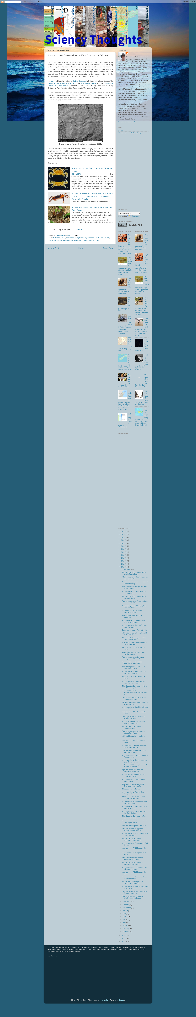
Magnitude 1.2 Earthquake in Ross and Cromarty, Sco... (134, 687)
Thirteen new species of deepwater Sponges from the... (134, 892)
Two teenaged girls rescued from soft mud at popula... (134, 751)
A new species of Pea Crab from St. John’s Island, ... (135, 807)
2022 (123, 543)
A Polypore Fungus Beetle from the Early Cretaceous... (134, 643)
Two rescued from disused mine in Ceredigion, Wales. (134, 822)
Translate (135, 216)
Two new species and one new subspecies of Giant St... (133, 658)
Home (81, 248)
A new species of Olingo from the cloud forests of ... (134, 592)
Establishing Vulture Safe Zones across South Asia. (133, 667)
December (127, 569)
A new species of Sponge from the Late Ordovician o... (134, 761)
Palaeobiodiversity (102, 238)
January (126, 931)
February (126, 928)
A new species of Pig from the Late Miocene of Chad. (134, 868)
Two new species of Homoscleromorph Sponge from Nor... (134, 692)
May (124, 920)
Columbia (56, 238)
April (124, 922)
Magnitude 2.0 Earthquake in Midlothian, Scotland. (132, 863)
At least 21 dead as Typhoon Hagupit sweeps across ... (132, 829)
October (126, 905)
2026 (123, 531)
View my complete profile (127, 122)
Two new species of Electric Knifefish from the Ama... (132, 663)
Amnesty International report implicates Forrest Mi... (132, 858)
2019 (123, 552)
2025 (123, 534)
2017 (123, 558)
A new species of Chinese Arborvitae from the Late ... (135, 626)
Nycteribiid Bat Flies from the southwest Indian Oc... (132, 770)
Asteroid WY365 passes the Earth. (134, 826)
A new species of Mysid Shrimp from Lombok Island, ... (135, 834)
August (125, 911)
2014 (123, 567)
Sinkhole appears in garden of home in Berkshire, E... (135, 703)
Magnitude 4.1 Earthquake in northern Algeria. (132, 727)
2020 (123, 549)
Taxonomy (98, 240)
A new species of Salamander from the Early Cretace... (134, 802)
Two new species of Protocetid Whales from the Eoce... (133, 897)
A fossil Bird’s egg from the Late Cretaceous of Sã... (133, 775)
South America (88, 240)
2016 (123, 561)
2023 (123, 540)
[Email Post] (76, 235)
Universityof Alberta (88, 83)
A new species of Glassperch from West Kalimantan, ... (134, 878)
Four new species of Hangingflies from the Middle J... (134, 607)
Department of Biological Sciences (61, 83)
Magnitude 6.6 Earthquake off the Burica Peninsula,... (134, 817)
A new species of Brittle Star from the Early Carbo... (134, 812)
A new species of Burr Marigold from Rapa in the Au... (135, 708)
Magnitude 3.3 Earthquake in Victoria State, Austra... (132, 882)
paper (53, 81)
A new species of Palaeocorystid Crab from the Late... (133, 621)
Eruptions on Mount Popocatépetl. (134, 630)
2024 (123, 537)
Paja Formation (90, 238)
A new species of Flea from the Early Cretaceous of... (135, 844)
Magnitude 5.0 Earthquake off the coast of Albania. (134, 597)
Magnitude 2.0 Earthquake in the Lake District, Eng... (134, 639)
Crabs (63, 238)
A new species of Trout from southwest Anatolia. (132, 611)
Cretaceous (70, 238)
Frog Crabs (79, 238)
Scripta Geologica (79, 81)
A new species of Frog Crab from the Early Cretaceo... (134, 672)
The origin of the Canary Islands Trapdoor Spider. (133, 717)
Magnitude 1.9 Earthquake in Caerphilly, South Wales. (132, 839)
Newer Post (53, 248)
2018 (123, 555)
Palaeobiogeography (55, 240)
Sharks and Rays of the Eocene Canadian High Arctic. (133, 797)
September (127, 908)
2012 (123, 938)
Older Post (108, 248)
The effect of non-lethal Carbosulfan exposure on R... (135, 578)
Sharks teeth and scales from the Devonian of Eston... (134, 698)
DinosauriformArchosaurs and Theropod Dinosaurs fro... (133, 785)
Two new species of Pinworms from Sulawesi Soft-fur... (135, 602)
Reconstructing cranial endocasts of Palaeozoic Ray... (135, 583)
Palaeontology (68, 240)
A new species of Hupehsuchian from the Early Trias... (133, 682)
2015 (123, 564)
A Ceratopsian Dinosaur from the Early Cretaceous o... (134, 746)
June (125, 916)
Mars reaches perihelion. (131, 789)
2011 (123, 941)
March (125, 925)
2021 (123, 546)
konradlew (105, 1000)
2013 (123, 935)
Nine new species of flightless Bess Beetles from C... (134, 587)
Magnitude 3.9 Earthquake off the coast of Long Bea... (134, 573)
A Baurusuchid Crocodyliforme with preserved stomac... (134, 766)
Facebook (78, 229)
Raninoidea (78, 240)
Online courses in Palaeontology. (130, 133)
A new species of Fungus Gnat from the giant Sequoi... (135, 793)
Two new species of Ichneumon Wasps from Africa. (133, 732)
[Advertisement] (133, 172)
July (124, 914)
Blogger (121, 1000)
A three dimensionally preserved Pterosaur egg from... (133, 722)
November (127, 902)
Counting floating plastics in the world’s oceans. (133, 653)
